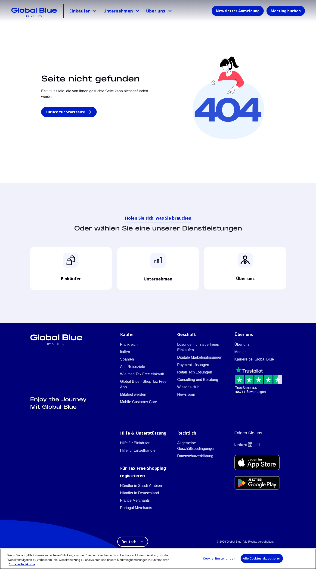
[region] (158, 558)
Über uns (155, 11)
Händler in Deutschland (139, 493)
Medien (240, 352)
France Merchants (135, 500)
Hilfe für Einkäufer (134, 443)
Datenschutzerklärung (195, 456)
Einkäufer (79, 11)
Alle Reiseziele (132, 367)
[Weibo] (258, 444)
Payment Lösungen (193, 365)
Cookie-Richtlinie (22, 564)
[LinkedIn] (243, 444)
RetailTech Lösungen (194, 372)
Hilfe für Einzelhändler (138, 450)
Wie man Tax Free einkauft (142, 374)
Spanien (127, 359)
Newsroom (186, 394)
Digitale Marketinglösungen (199, 357)
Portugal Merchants (136, 508)
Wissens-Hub (188, 387)
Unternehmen (118, 11)
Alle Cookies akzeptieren (262, 558)
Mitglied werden (133, 394)
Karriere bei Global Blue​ (254, 359)
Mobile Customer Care (138, 402)
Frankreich (129, 344)
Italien (125, 352)
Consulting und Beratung (197, 380)
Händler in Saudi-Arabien (141, 486)
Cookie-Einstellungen (219, 558)
